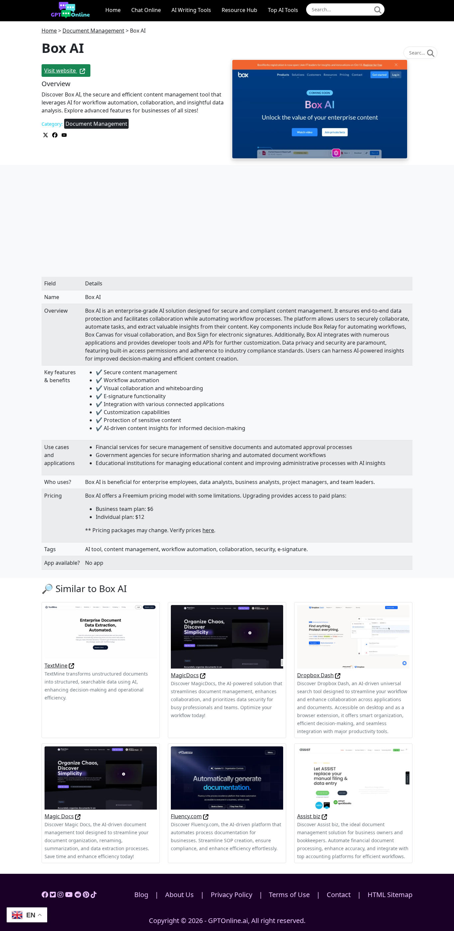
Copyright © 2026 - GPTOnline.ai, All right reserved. (227, 920)
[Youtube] (69, 894)
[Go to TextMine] (71, 665)
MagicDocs (185, 675)
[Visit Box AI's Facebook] (55, 134)
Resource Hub (239, 10)
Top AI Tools (283, 10)
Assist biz (308, 816)
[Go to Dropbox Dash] (337, 675)
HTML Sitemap (390, 894)
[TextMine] (101, 631)
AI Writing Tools (191, 10)
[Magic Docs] (101, 777)
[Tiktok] (94, 894)
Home (113, 10)
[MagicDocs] (227, 636)
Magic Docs (59, 816)
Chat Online (146, 10)
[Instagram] (60, 894)
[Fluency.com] (227, 777)
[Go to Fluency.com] (205, 816)
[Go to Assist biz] (324, 816)
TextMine (56, 665)
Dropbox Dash (315, 675)
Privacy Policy (231, 894)
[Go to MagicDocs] (202, 675)
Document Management (93, 30)
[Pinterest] (86, 894)
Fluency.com (186, 816)
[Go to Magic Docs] (77, 816)
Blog (141, 894)
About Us (179, 894)
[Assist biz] (353, 777)
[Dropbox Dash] (353, 636)
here (208, 530)
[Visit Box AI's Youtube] (64, 134)
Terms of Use (289, 894)
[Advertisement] (227, 227)
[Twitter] (53, 894)
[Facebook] (45, 894)
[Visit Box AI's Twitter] (46, 134)
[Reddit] (77, 894)
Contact (339, 894)
